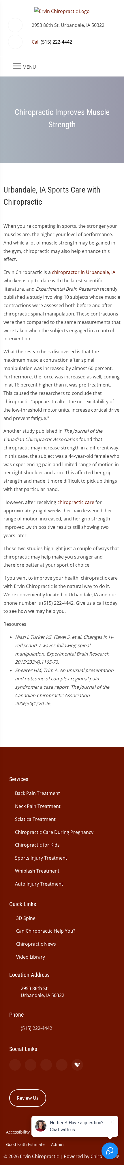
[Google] (15, 1065)
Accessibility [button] (18, 1132)
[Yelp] (46, 1065)
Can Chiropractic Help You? (45, 931)
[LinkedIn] (61, 1065)
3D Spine (25, 918)
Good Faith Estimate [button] (25, 1144)
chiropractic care (75, 502)
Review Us (28, 1098)
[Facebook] (30, 1065)
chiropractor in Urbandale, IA (83, 272)
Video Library (30, 957)
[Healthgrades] (77, 1065)
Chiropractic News (36, 944)
